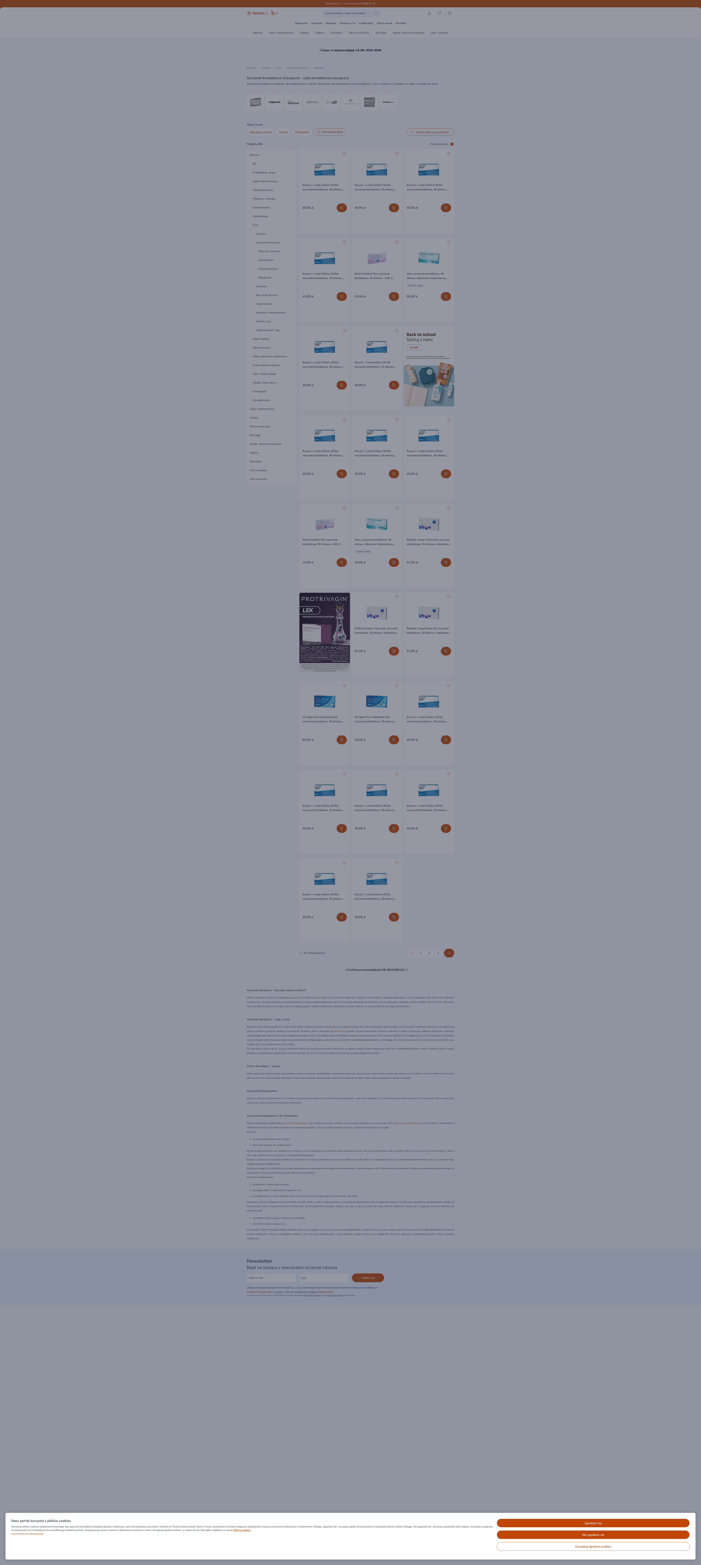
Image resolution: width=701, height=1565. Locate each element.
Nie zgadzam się (593, 1535)
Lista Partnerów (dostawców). (27, 1533)
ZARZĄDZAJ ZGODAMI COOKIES (593, 1547)
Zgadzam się (593, 1523)
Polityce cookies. (242, 1530)
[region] (350, 1536)
